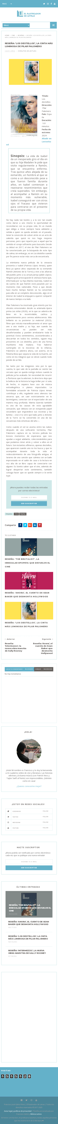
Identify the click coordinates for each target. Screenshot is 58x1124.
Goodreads (30, 811)
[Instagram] (48, 4)
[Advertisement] (26, 1016)
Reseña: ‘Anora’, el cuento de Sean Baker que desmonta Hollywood (27, 595)
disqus (38, 669)
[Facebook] (51, 4)
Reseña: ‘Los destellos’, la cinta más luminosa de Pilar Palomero (26, 624)
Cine (13, 35)
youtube (30, 828)
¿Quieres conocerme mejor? (29, 786)
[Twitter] (44, 4)
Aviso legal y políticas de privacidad (17, 1111)
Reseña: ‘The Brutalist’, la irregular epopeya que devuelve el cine (27, 563)
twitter (30, 817)
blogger (29, 669)
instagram (30, 822)
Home (7, 35)
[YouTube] (54, 4)
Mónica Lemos (36, 1114)
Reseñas (21, 35)
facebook (48, 669)
